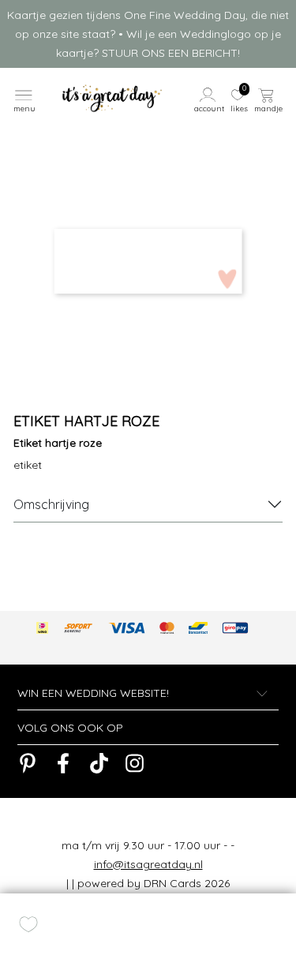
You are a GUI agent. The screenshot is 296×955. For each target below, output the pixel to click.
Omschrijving (51, 504)
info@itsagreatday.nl (148, 864)
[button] (210, 98)
